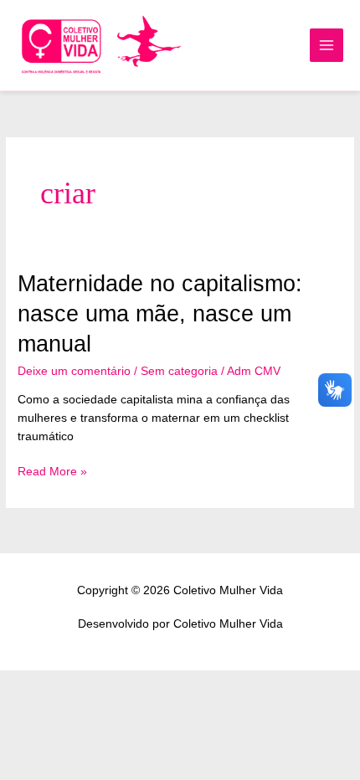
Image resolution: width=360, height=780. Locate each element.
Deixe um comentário (74, 371)
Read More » (52, 472)
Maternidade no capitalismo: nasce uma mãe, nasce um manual (160, 313)
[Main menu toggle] (327, 45)
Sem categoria (179, 371)
